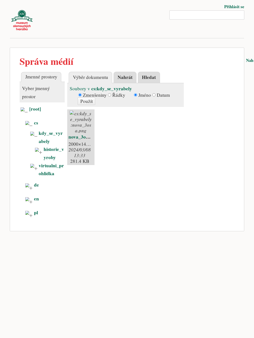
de (36, 184)
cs (36, 122)
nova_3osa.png (83, 136)
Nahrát (125, 77)
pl (36, 212)
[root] (35, 108)
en (36, 198)
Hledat (149, 77)
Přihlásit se (234, 6)
